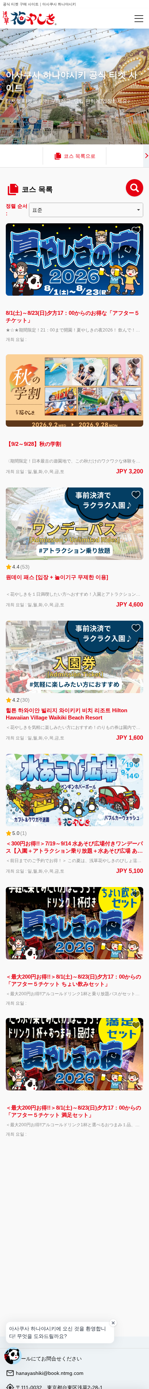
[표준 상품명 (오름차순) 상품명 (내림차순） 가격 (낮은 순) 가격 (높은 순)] (86, 210)
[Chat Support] (13, 1355)
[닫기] (113, 1322)
